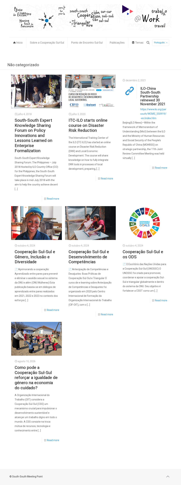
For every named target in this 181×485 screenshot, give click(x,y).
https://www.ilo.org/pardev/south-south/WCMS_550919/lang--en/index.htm (159, 114)
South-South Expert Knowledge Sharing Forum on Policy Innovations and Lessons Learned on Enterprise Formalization (33, 135)
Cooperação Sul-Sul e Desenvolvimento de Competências (89, 256)
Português (159, 42)
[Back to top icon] (167, 476)
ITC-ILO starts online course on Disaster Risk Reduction (88, 125)
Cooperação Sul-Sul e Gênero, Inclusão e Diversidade (35, 256)
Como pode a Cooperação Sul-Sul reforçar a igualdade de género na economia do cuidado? (36, 377)
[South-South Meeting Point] (90, 18)
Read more (53, 198)
